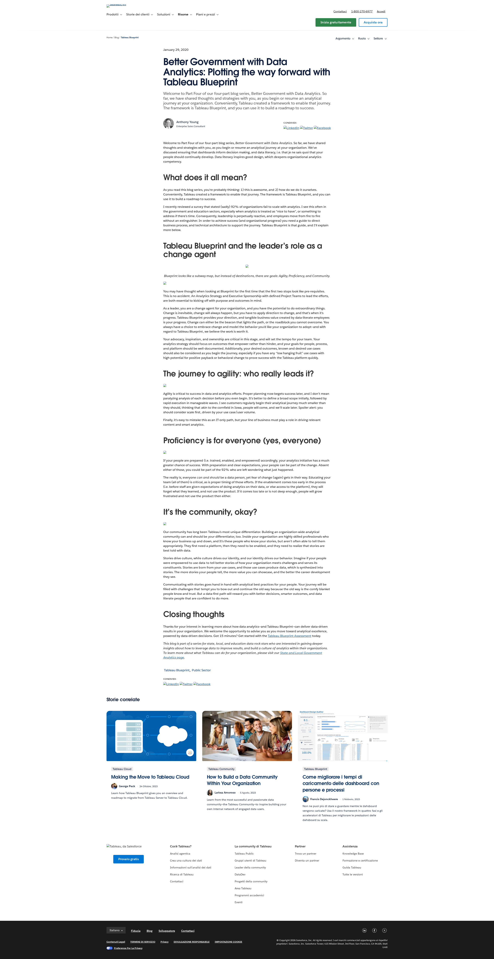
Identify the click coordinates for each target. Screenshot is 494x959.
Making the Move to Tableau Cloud (150, 777)
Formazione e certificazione (360, 860)
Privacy (164, 941)
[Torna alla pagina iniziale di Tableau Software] (123, 4)
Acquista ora (373, 22)
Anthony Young (187, 122)
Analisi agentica (180, 853)
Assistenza (350, 846)
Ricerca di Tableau (182, 874)
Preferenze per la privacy (128, 948)
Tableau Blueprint (130, 37)
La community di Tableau (253, 846)
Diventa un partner (307, 860)
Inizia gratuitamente (336, 22)
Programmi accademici (249, 895)
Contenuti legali (116, 941)
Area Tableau (243, 888)
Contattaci (340, 11)
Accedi (381, 11)
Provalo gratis (128, 859)
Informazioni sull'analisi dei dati (190, 867)
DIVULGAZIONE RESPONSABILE (192, 941)
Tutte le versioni (353, 874)
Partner (300, 846)
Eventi (239, 902)
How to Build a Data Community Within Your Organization (242, 780)
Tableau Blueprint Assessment (289, 636)
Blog (116, 37)
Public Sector (201, 670)
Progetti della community (251, 881)
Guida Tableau (352, 867)
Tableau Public (244, 853)
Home (110, 37)
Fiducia (135, 931)
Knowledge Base (353, 853)
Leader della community (250, 867)
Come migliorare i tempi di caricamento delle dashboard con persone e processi (341, 783)
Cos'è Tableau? (180, 846)
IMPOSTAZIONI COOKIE (228, 941)
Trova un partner (305, 853)
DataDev (240, 874)
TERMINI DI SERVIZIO (142, 941)
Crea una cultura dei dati (186, 860)
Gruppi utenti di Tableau (250, 860)
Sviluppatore (167, 931)
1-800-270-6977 (362, 11)
